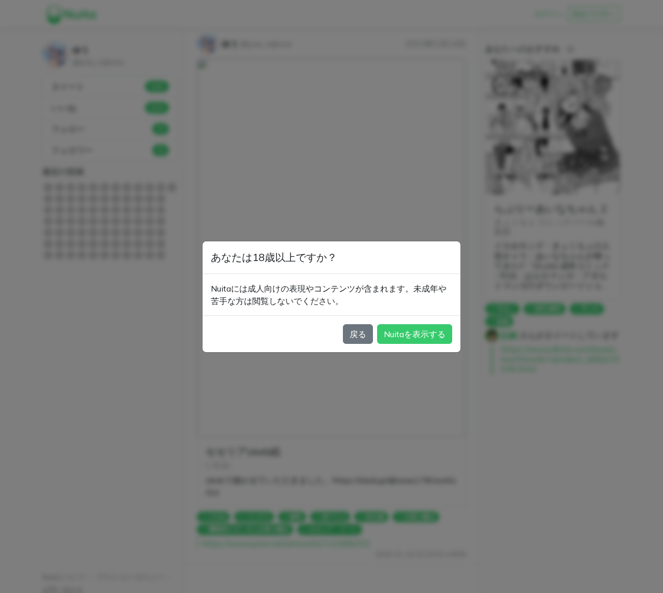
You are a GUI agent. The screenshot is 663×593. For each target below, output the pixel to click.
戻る (358, 334)
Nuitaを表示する (414, 334)
